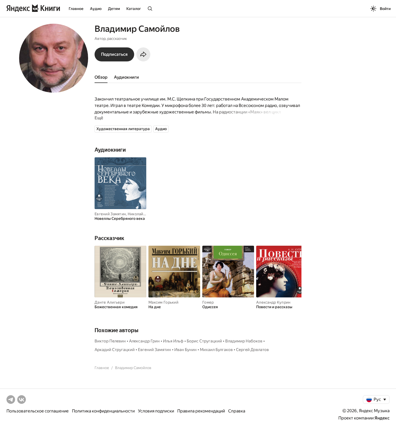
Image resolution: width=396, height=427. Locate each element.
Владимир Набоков (243, 341)
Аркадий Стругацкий (115, 349)
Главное (76, 8)
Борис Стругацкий (204, 341)
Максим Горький (163, 302)
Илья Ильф (173, 341)
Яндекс (382, 418)
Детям (114, 8)
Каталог (133, 8)
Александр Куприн (273, 302)
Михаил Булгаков (216, 349)
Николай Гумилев (144, 214)
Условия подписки (156, 411)
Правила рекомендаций (201, 411)
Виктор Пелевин (110, 341)
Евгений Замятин (110, 214)
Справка (236, 411)
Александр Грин (144, 341)
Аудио (96, 8)
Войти (385, 8)
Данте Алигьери (109, 302)
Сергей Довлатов (252, 349)
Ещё (99, 117)
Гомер (208, 302)
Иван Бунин (185, 349)
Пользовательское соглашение (37, 411)
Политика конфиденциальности (103, 411)
